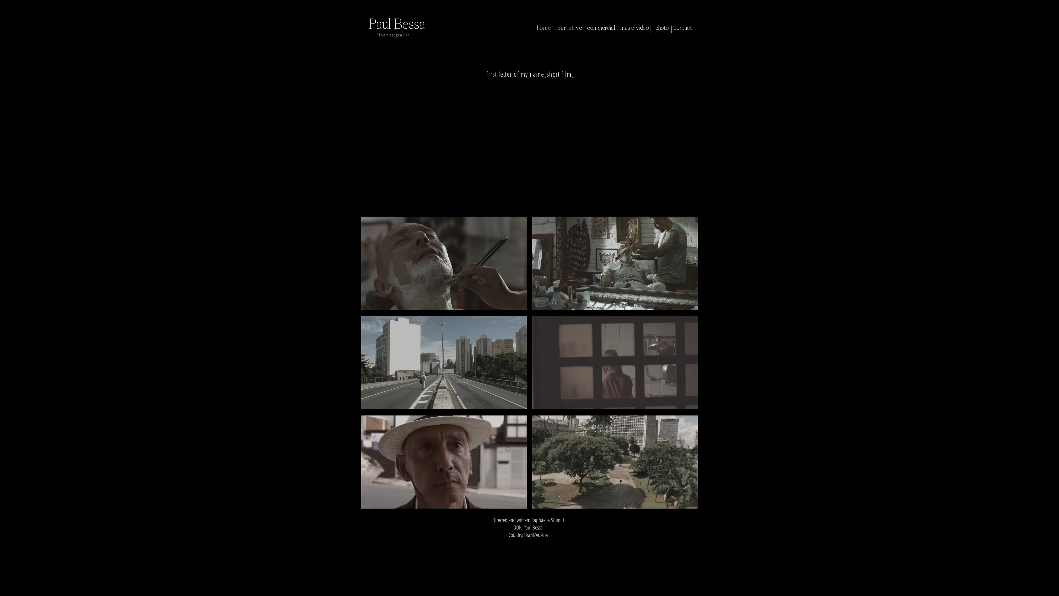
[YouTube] (549, 544)
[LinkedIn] (536, 544)
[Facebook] (509, 544)
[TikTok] (563, 544)
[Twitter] (522, 544)
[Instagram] (495, 544)
